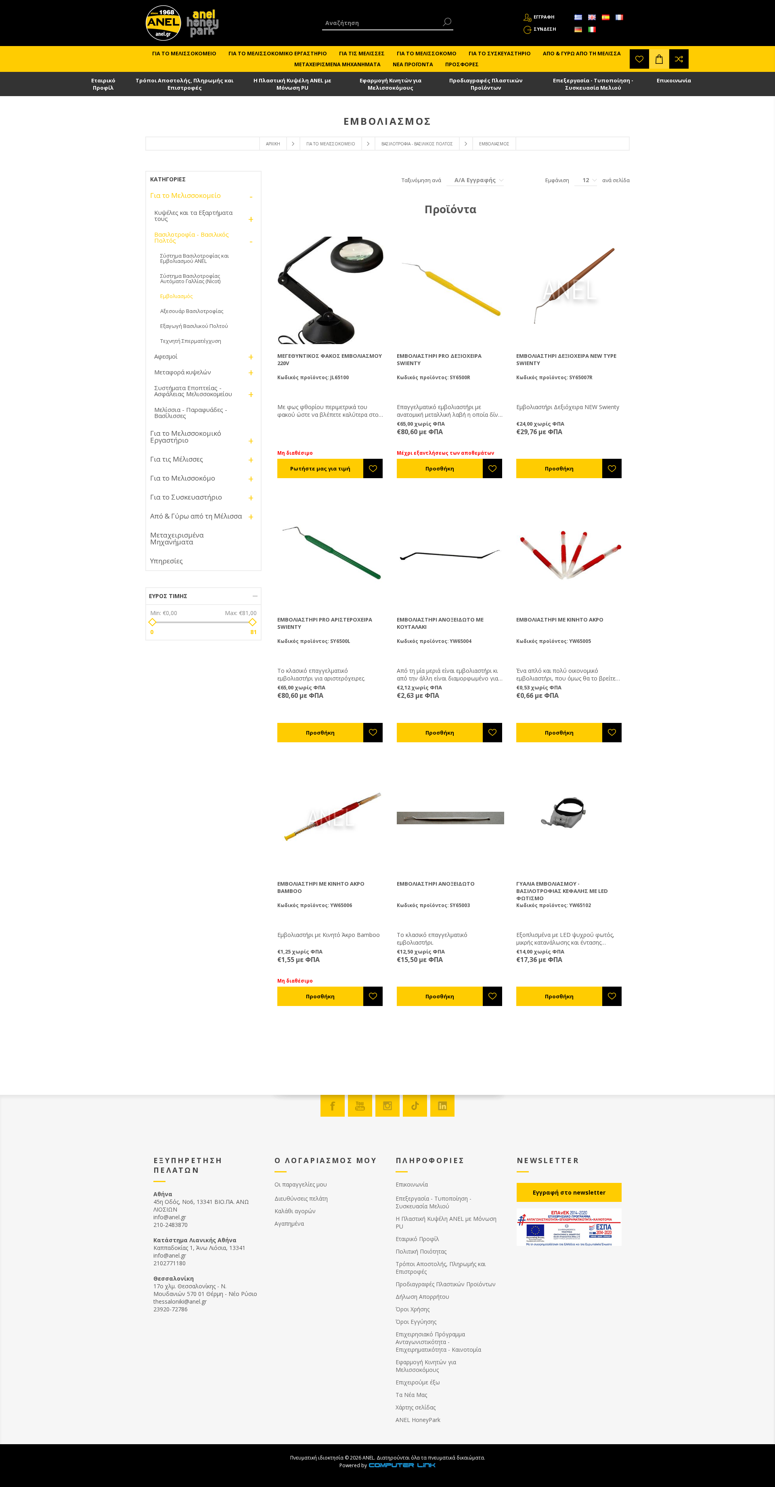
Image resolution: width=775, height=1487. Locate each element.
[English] (591, 17)
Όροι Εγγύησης (416, 1321)
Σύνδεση (545, 29)
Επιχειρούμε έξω (418, 1382)
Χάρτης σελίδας (416, 1407)
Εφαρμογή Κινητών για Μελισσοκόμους (390, 84)
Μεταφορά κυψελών (182, 372)
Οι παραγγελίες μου (300, 1184)
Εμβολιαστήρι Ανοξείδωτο (436, 883)
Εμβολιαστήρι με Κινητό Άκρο (559, 619)
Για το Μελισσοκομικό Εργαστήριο (185, 436)
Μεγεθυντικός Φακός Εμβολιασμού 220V (329, 359)
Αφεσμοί (166, 356)
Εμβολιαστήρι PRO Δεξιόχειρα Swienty (439, 359)
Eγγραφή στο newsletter (569, 1192)
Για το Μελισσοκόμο (182, 478)
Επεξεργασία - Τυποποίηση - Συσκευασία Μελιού (593, 84)
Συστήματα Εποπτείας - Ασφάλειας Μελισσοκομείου (193, 391)
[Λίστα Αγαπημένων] (639, 59)
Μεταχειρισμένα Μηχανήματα (177, 538)
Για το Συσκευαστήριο (186, 497)
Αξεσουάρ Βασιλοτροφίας (191, 311)
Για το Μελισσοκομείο (330, 144)
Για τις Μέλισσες (176, 459)
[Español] (605, 17)
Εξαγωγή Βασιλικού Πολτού (194, 326)
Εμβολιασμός (176, 296)
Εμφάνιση (557, 180)
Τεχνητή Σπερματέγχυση (190, 340)
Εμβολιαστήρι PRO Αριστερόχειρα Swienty (324, 623)
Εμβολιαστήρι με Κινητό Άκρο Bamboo (320, 887)
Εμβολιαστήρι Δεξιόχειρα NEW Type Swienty (566, 359)
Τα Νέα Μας (411, 1395)
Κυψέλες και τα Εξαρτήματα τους (193, 215)
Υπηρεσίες (166, 560)
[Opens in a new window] (402, 1465)
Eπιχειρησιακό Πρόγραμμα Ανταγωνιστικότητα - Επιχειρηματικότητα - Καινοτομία (438, 1341)
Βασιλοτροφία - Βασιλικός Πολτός (417, 144)
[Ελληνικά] (578, 17)
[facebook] (332, 1106)
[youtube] (360, 1106)
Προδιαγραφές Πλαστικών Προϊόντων (485, 84)
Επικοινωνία (674, 80)
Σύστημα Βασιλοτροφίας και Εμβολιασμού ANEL (194, 258)
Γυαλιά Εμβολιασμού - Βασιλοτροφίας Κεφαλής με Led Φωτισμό (562, 891)
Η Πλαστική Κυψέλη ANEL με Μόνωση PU (292, 84)
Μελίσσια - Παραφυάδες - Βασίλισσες (190, 412)
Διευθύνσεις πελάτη (301, 1198)
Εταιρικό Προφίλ (103, 84)
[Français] (619, 17)
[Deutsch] (578, 29)
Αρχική (273, 144)
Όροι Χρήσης (412, 1309)
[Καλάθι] (659, 59)
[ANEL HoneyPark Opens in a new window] (200, 25)
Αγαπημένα (289, 1223)
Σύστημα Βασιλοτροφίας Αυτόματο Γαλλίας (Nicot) (190, 278)
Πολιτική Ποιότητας (421, 1251)
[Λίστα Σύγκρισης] (679, 59)
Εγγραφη (544, 17)
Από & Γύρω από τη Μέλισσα (196, 516)
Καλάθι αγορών (295, 1211)
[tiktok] (415, 1106)
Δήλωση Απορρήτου (422, 1296)
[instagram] (387, 1106)
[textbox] (381, 22)
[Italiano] (591, 29)
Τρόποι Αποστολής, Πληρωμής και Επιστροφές (184, 84)
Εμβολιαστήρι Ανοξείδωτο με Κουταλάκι (440, 623)
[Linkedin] (442, 1106)
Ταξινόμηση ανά (421, 180)
